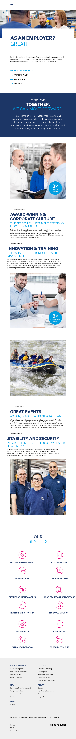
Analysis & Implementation (18, 672)
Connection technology (45, 669)
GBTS (12, 728)
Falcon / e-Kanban (16, 678)
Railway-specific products (46, 680)
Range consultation (16, 691)
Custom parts (42, 672)
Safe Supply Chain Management (20, 688)
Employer (13, 704)
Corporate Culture (44, 697)
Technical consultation (17, 694)
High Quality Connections (46, 691)
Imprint (12, 725)
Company (41, 688)
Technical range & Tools (45, 675)
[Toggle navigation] (12, 5)
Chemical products (44, 678)
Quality (12, 697)
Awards (40, 694)
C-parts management (17, 669)
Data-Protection (15, 731)
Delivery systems (15, 675)
